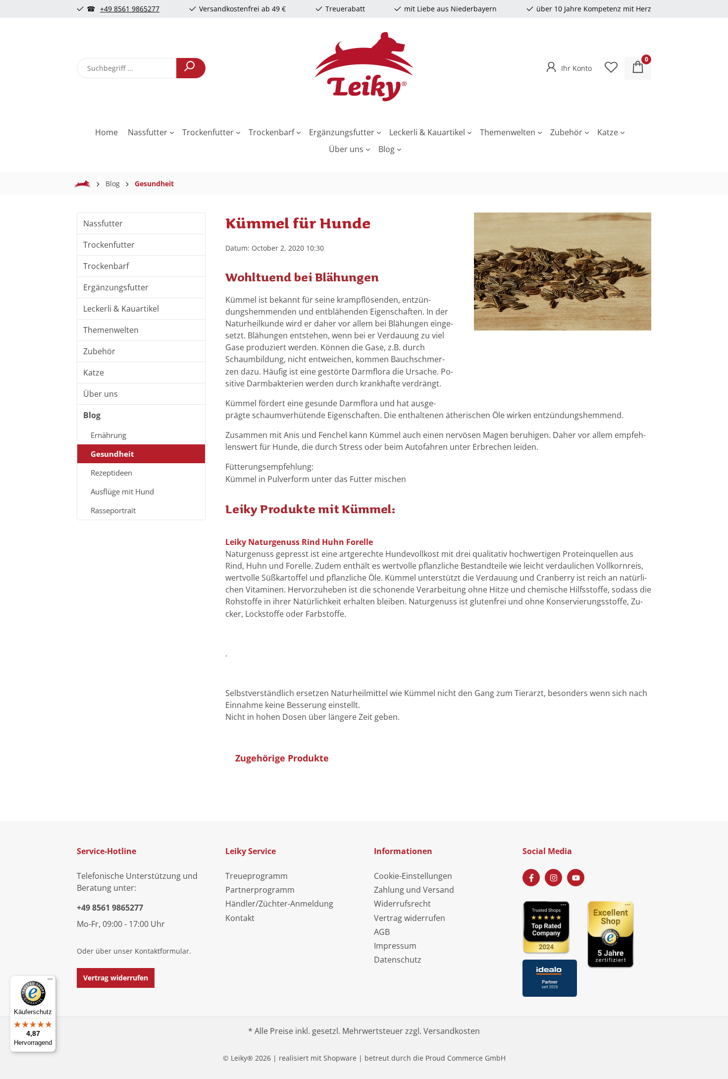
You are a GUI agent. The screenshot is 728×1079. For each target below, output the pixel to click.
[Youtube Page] (575, 877)
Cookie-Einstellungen (413, 875)
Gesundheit (112, 454)
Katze (93, 372)
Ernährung (108, 435)
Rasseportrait (113, 510)
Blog (92, 415)
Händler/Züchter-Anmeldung (279, 903)
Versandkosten (451, 1030)
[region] (562, 294)
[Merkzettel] (611, 68)
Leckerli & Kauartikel (121, 308)
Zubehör (99, 351)
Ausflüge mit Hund (122, 491)
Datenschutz (397, 959)
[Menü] (50, 981)
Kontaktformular (162, 951)
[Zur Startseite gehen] (364, 66)
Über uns (100, 393)
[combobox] (127, 68)
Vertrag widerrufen (115, 977)
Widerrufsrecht (402, 903)
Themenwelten (111, 329)
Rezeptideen (111, 473)
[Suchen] (191, 68)
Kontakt (240, 918)
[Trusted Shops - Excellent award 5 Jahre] (619, 945)
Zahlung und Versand (414, 889)
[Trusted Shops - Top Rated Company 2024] (549, 926)
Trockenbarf (106, 266)
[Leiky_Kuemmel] (562, 272)
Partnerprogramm (260, 889)
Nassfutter (103, 223)
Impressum (395, 945)
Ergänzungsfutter (116, 287)
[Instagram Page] (553, 877)
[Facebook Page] (531, 877)
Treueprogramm (256, 875)
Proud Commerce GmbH (465, 1058)
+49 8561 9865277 (129, 8)
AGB (382, 931)
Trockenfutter (109, 244)
